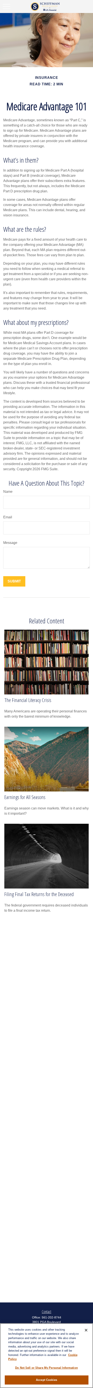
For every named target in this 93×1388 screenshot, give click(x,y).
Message (10, 543)
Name (8, 491)
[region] (46, 1355)
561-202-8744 (51, 1317)
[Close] (86, 1330)
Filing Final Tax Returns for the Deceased (39, 894)
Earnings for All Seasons (24, 797)
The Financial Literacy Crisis (27, 700)
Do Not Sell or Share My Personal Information (46, 1367)
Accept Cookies (46, 1380)
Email (7, 517)
